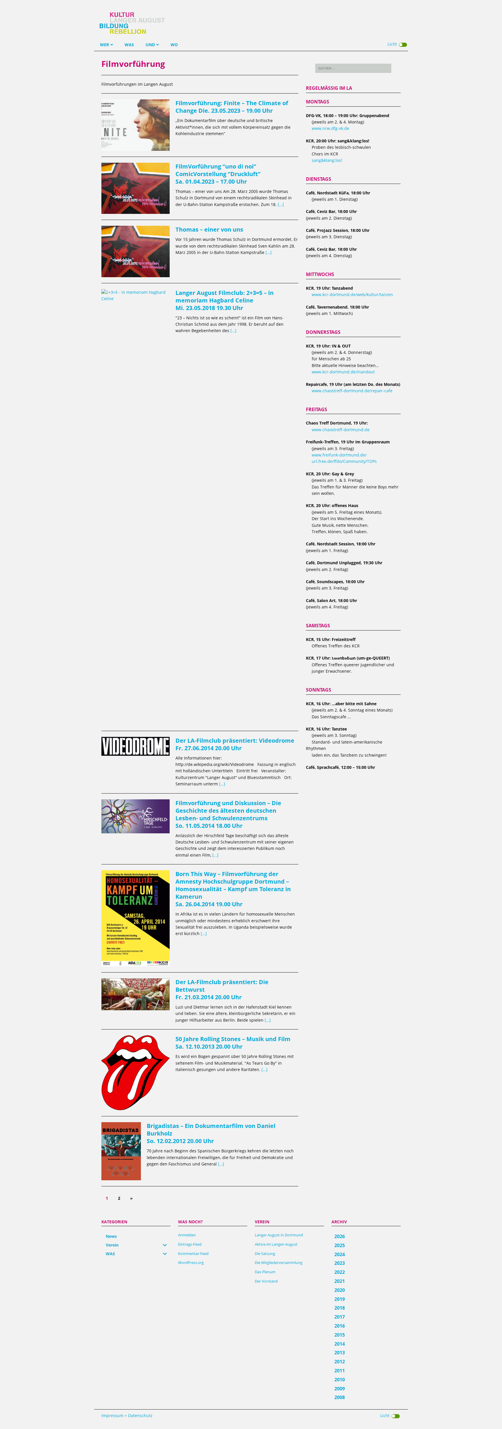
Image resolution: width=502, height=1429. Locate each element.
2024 (339, 1254)
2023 (339, 1263)
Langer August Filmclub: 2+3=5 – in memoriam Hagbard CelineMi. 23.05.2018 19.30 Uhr (224, 300)
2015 (339, 1335)
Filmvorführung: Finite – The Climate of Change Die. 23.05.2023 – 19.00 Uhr (231, 106)
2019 (339, 1299)
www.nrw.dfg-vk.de (330, 128)
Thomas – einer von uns (209, 229)
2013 (339, 1352)
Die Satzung (265, 1253)
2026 (339, 1236)
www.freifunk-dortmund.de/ (339, 455)
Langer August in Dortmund (279, 1235)
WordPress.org (191, 1262)
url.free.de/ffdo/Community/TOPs (344, 461)
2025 (339, 1245)
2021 (339, 1281)
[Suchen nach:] (353, 68)
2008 (339, 1397)
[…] (281, 204)
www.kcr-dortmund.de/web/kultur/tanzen (352, 294)
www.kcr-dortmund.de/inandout (343, 372)
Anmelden (187, 1235)
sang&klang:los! (327, 160)
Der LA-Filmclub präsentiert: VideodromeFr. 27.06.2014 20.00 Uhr (234, 744)
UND (150, 44)
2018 (339, 1308)
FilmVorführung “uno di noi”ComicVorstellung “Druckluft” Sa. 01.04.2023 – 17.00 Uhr (218, 173)
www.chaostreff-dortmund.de (341, 429)
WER (104, 44)
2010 (339, 1379)
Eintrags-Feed (190, 1244)
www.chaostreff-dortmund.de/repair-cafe (352, 390)
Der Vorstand (266, 1281)
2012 (339, 1361)
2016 (339, 1326)
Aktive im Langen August (276, 1244)
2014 (339, 1344)
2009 (339, 1388)
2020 (339, 1290)
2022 (339, 1272)
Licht (392, 44)
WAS (129, 44)
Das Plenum (265, 1271)
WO (174, 44)
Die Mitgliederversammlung (278, 1262)
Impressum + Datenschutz (127, 1415)
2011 (339, 1370)
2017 (339, 1317)
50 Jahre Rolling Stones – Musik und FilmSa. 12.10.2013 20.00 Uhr (233, 1042)
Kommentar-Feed (193, 1253)
